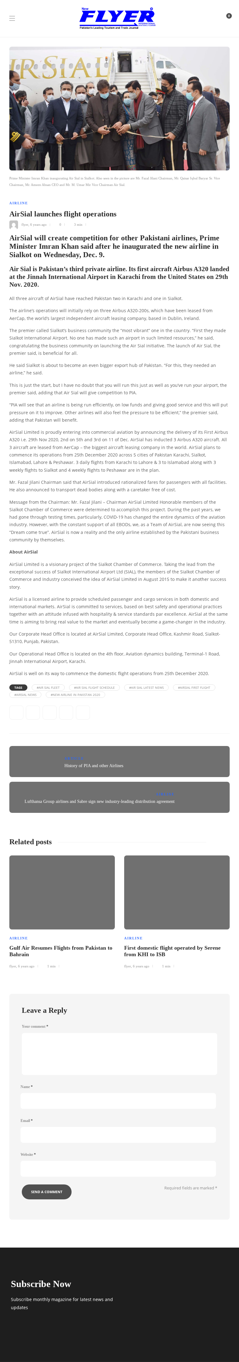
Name (27, 1087)
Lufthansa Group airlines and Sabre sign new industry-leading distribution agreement (100, 801)
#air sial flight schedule (94, 687)
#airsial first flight (194, 687)
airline (18, 203)
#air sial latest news (146, 687)
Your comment (35, 1026)
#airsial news (25, 695)
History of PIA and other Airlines (93, 765)
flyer (24, 224)
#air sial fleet (48, 687)
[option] (62, 911)
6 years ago (38, 224)
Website (28, 1154)
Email (27, 1121)
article (74, 758)
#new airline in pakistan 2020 (75, 695)
